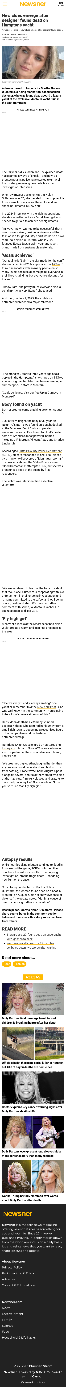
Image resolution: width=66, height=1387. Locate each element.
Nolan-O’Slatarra (26, 240)
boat (7, 964)
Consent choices (33, 1382)
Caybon (37, 1376)
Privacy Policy (12, 1267)
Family (7, 1320)
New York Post (46, 707)
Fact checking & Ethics (18, 1273)
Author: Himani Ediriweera (14, 34)
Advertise (9, 1279)
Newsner (6, 30)
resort (54, 243)
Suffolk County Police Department (40, 451)
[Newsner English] (33, 4)
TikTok (56, 264)
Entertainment (12, 1314)
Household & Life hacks (19, 1337)
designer (29, 194)
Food (5, 1331)
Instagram (8, 748)
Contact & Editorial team (19, 1285)
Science (7, 1325)
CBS (34, 610)
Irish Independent (48, 213)
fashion (19, 964)
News (15, 30)
